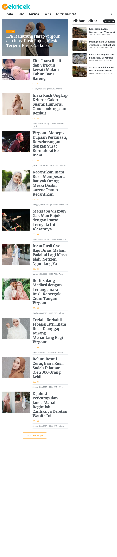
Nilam (61, 426)
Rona (21, 14)
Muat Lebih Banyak (35, 435)
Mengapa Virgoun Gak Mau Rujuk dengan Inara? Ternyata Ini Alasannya (49, 220)
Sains (47, 14)
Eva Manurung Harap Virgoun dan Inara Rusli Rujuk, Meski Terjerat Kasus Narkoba (33, 41)
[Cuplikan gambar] (79, 32)
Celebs (11, 31)
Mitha (61, 313)
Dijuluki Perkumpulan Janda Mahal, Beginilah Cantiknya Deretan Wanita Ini (50, 404)
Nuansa (34, 14)
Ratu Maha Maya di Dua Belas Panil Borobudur (101, 56)
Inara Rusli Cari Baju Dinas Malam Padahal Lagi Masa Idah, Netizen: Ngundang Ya (50, 255)
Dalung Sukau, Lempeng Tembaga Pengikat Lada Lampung (102, 44)
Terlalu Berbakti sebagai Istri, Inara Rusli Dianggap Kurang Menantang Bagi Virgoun (49, 331)
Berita (9, 14)
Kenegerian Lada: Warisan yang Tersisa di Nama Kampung (102, 31)
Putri (60, 88)
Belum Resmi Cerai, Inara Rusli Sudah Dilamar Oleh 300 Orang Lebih (48, 368)
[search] (111, 13)
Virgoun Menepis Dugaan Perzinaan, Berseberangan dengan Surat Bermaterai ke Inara (50, 144)
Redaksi (63, 165)
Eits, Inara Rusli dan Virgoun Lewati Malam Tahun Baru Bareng (47, 70)
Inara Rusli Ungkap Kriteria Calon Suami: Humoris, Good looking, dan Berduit (50, 104)
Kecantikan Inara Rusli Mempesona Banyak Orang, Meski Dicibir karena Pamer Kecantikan (49, 183)
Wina (61, 274)
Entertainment (66, 14)
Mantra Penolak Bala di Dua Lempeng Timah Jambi (101, 69)
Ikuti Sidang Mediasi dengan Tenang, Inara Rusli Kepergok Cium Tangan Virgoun (47, 291)
